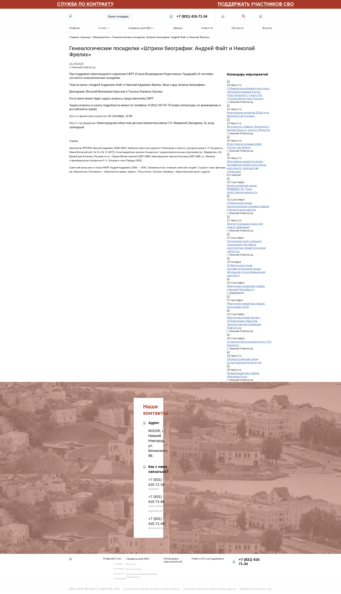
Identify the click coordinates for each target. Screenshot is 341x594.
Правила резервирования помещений (141, 575)
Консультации (134, 569)
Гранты (267, 28)
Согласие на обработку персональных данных (151, 589)
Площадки (119, 578)
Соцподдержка (213, 558)
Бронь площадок (118, 16)
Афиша (178, 28)
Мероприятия (101, 37)
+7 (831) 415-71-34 (192, 16)
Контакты (119, 569)
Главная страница (79, 37)
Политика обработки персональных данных (209, 589)
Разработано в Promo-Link (256, 589)
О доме (118, 564)
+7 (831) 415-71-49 (156, 521)
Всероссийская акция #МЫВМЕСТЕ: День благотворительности (242, 189)
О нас (117, 558)
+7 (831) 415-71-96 (156, 499)
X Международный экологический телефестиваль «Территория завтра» (248, 206)
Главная (74, 28)
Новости (207, 28)
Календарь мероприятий (173, 560)
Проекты (237, 28)
